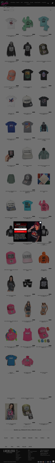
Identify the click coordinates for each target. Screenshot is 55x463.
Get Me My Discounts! (20, 231)
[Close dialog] (40, 222)
